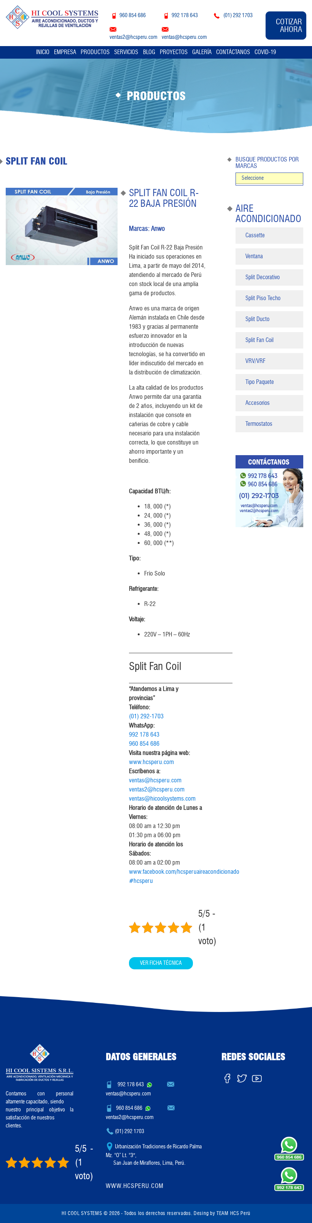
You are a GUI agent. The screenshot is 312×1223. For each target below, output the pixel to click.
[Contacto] (269, 491)
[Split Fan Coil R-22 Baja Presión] (62, 226)
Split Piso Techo (262, 298)
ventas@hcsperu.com (155, 780)
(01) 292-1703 (146, 716)
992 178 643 (144, 734)
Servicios (126, 52)
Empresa (65, 52)
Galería (202, 52)
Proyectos (174, 52)
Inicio (42, 52)
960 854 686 (144, 743)
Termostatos (258, 423)
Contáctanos (233, 52)
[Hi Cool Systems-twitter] (242, 1076)
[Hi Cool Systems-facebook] (227, 1076)
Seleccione (253, 178)
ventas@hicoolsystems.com (162, 798)
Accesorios (257, 403)
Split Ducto (257, 319)
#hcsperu (141, 880)
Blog (149, 52)
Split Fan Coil (259, 340)
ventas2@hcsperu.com (157, 789)
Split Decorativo (262, 277)
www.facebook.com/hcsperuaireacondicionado (184, 871)
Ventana (254, 256)
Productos (95, 52)
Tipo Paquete (259, 382)
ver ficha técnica (161, 963)
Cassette (255, 235)
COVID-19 (265, 52)
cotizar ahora (289, 25)
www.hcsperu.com (151, 762)
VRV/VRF (255, 361)
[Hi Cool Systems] (52, 16)
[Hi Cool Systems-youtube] (257, 1076)
